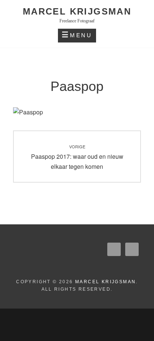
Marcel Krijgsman (77, 11)
